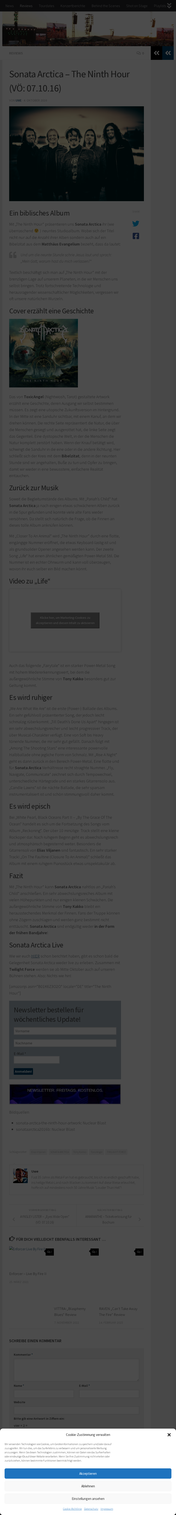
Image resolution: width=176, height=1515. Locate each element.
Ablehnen (88, 1486)
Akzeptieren (88, 1473)
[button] (169, 1434)
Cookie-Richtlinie (72, 1508)
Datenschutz (91, 1508)
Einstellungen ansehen (88, 1498)
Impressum (107, 1508)
